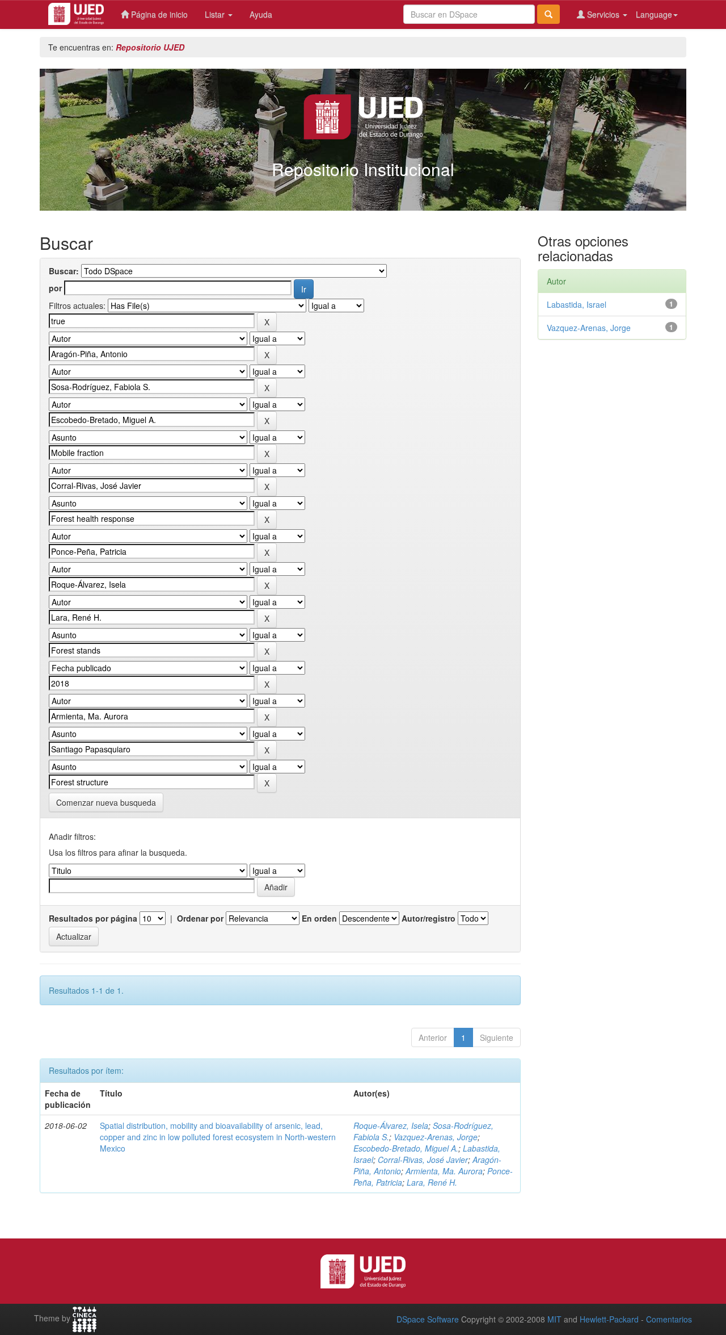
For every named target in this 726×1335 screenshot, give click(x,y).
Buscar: (64, 271)
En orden (319, 918)
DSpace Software (427, 1319)
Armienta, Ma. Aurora (444, 1171)
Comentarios (669, 1319)
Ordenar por (200, 918)
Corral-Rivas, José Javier (423, 1159)
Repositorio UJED (150, 47)
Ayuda (261, 14)
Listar (216, 14)
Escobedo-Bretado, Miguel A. (405, 1148)
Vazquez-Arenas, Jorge (436, 1137)
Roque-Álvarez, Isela (390, 1125)
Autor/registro (428, 918)
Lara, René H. (432, 1182)
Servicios (603, 14)
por (55, 288)
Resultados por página (93, 918)
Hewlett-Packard (609, 1319)
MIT (554, 1319)
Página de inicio (158, 14)
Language (654, 14)
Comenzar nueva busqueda (106, 802)
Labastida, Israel (576, 304)
